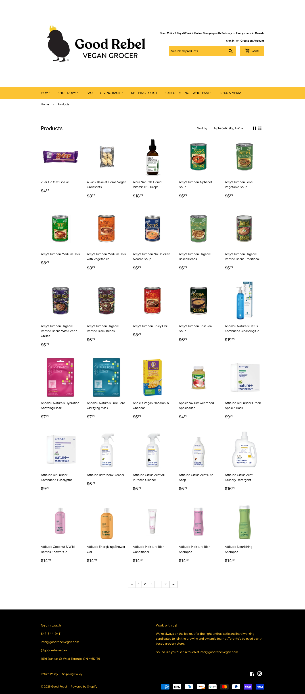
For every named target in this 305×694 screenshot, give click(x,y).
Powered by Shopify (84, 686)
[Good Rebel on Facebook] (252, 674)
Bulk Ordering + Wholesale (188, 93)
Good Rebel (59, 686)
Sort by (202, 128)
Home (45, 93)
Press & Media (230, 93)
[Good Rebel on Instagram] (259, 674)
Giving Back (110, 93)
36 (165, 584)
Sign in (230, 40)
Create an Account (252, 40)
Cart (255, 51)
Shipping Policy (144, 93)
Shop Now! (67, 93)
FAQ (89, 93)
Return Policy (49, 674)
